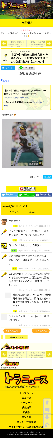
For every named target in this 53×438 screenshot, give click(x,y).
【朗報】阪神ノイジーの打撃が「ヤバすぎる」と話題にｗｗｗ (16, 46)
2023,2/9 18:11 (44, 226)
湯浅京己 (47, 177)
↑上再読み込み (12, 331)
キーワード (26, 402)
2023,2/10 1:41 (44, 290)
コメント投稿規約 (26, 421)
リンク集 (26, 417)
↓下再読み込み (40, 331)
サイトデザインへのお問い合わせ (26, 426)
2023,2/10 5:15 (44, 325)
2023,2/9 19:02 (44, 251)
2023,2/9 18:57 (44, 240)
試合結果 (26, 407)
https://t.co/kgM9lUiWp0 (16, 97)
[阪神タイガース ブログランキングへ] (27, 188)
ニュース (26, 397)
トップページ (26, 392)
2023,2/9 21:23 (44, 269)
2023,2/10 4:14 (44, 311)
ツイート (9, 68)
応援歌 (26, 412)
